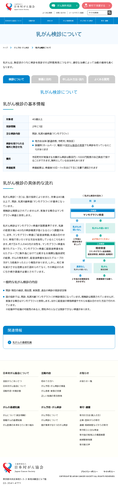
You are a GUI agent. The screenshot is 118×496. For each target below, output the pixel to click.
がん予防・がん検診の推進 (53, 386)
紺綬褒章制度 (86, 440)
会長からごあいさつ (12, 381)
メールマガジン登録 (76, 13)
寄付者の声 (85, 445)
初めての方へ (47, 381)
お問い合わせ (61, 13)
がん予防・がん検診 (86, 20)
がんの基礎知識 (68, 20)
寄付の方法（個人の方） (90, 415)
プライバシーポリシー (89, 471)
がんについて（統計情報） (14, 415)
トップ (5, 47)
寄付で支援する (97, 5)
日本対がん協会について (13, 20)
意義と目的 (44, 79)
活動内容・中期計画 (12, 391)
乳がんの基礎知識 (22, 342)
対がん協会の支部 (74, 145)
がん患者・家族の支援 (51, 391)
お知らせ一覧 (86, 381)
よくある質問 (47, 13)
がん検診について (49, 420)
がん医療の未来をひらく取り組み (18, 425)
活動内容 (32, 20)
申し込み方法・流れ (73, 79)
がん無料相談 (64, 5)
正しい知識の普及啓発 (51, 396)
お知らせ (50, 20)
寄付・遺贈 (104, 20)
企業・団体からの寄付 (90, 420)
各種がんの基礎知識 (12, 420)
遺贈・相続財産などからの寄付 (94, 425)
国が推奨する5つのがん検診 (54, 425)
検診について (16, 79)
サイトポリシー (109, 471)
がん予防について (49, 415)
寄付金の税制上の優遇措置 (92, 435)
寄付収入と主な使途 (89, 430)
